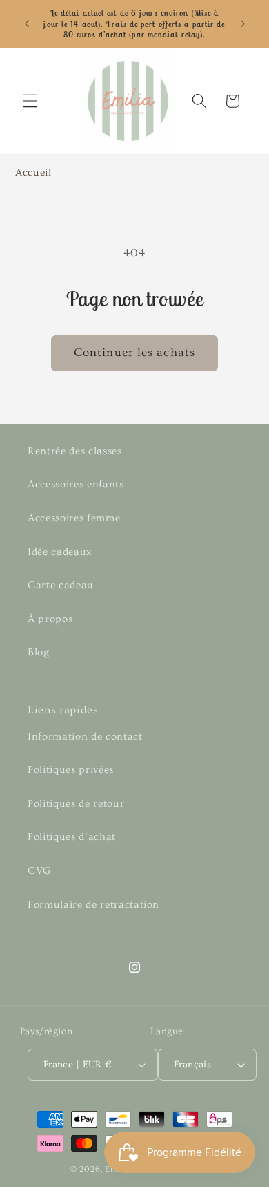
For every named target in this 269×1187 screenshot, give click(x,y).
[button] (30, 101)
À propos (50, 619)
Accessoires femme (74, 518)
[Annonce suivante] (243, 23)
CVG (39, 871)
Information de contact (85, 736)
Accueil (33, 172)
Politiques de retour (76, 804)
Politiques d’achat (72, 837)
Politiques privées (71, 770)
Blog (39, 652)
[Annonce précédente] (27, 23)
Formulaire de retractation (93, 904)
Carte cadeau (61, 585)
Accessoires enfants (76, 484)
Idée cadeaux (60, 552)
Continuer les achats (134, 352)
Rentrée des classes (75, 451)
